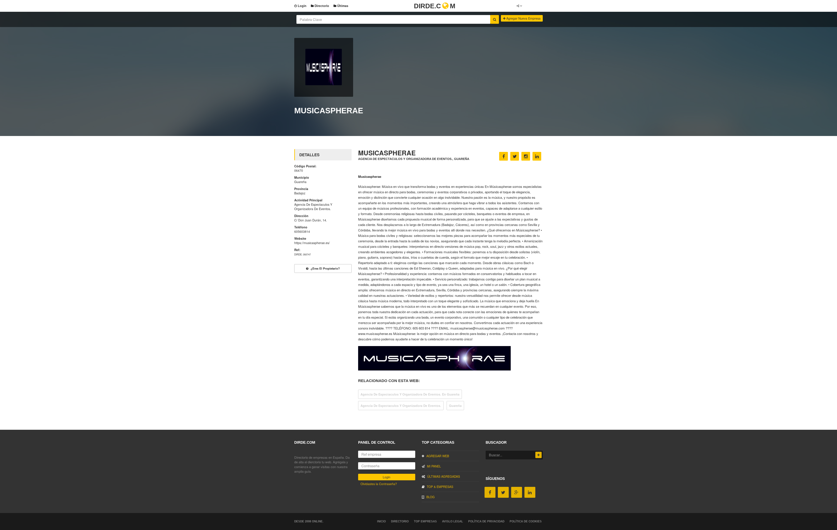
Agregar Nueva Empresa (523, 18)
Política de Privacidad (486, 521)
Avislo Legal (452, 521)
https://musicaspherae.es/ (312, 243)
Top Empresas (425, 521)
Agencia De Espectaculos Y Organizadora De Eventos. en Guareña (410, 394)
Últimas (342, 5)
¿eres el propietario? (325, 268)
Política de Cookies (526, 521)
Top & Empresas (440, 486)
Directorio (321, 5)
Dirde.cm (434, 6)
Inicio (381, 521)
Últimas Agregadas (443, 476)
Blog (430, 497)
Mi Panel (434, 466)
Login (301, 5)
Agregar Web (437, 456)
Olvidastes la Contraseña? (379, 484)
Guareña (455, 405)
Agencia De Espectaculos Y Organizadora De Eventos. (401, 405)
